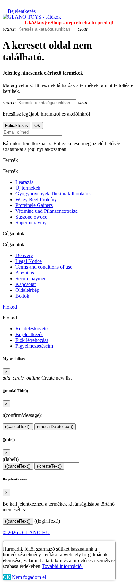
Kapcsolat (25, 284)
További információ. (62, 566)
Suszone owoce (31, 217)
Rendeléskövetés (32, 328)
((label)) (11, 459)
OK (7, 577)
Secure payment (31, 278)
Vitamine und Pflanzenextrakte (46, 211)
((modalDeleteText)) (55, 426)
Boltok (22, 296)
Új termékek (27, 188)
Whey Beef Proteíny (36, 199)
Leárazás (24, 182)
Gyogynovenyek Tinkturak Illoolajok (53, 193)
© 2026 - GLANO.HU (26, 532)
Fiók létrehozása (31, 340)
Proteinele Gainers (34, 205)
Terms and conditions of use (43, 267)
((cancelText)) (17, 426)
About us (24, 272)
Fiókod (10, 306)
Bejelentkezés (29, 334)
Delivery (24, 255)
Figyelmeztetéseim (34, 346)
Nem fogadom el (29, 577)
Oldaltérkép (27, 290)
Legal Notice (28, 261)
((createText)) (49, 466)
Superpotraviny (31, 222)
